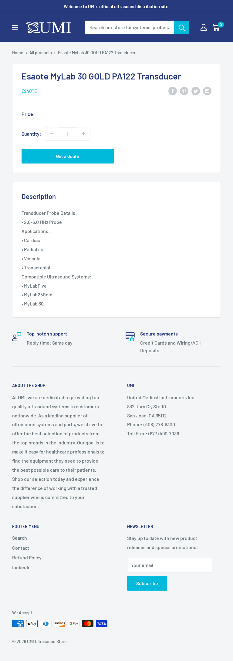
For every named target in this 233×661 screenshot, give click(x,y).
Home (17, 52)
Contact (20, 548)
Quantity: (31, 134)
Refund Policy (27, 557)
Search (19, 538)
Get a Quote (67, 156)
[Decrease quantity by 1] (51, 133)
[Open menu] (15, 27)
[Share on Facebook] (172, 90)
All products (40, 52)
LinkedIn (21, 567)
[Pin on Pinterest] (184, 90)
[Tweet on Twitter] (195, 90)
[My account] (204, 27)
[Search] (181, 27)
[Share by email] (207, 90)
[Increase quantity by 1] (83, 133)
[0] (216, 27)
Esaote (29, 91)
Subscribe (147, 583)
